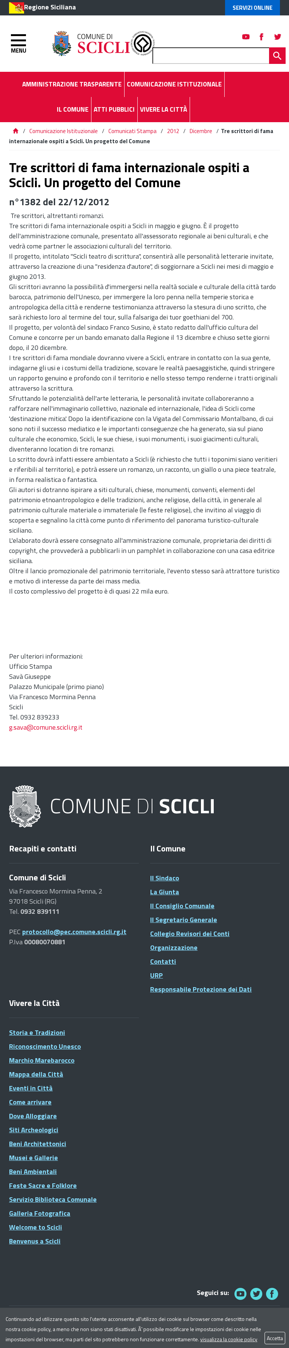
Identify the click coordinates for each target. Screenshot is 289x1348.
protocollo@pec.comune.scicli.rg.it (74, 932)
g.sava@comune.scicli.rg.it (45, 727)
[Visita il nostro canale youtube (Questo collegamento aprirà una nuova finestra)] (246, 36)
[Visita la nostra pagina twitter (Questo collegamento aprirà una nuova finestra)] (278, 36)
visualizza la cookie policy (228, 1339)
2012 (173, 131)
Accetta (275, 1338)
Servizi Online (252, 7)
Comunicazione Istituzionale (63, 131)
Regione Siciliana (50, 7)
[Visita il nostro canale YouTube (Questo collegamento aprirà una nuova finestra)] (256, 1293)
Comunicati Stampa (132, 131)
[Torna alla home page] (15, 131)
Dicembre (201, 131)
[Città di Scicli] (112, 806)
